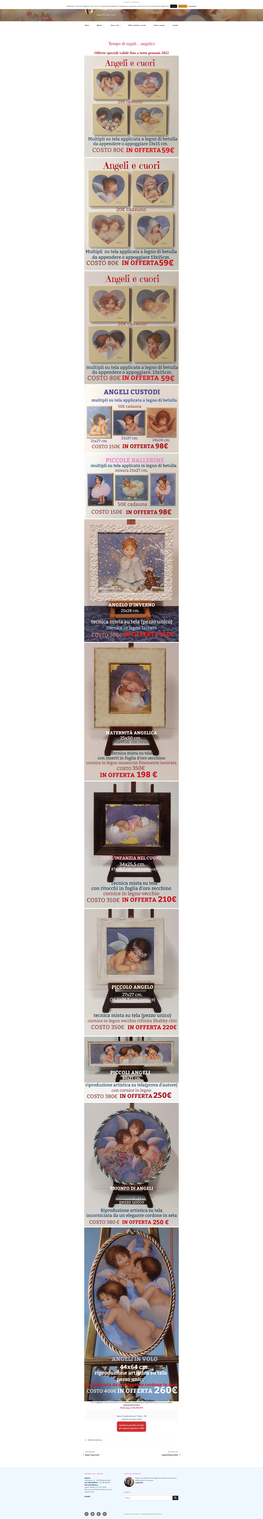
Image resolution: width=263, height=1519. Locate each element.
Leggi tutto (139, 1482)
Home (87, 25)
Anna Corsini (109, 9)
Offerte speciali (95, 1440)
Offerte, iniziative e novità (137, 25)
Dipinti (99, 25)
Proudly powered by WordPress (151, 1514)
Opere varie (115, 25)
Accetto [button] (173, 6)
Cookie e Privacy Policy (131, 1514)
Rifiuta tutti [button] (182, 6)
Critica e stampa (159, 25)
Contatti (175, 25)
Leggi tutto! (192, 6)
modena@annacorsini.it (131, 1405)
